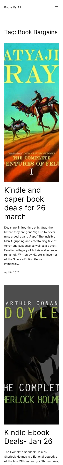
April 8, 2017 (11, 272)
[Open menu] (57, 7)
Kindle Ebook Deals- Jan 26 (28, 437)
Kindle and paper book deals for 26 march (25, 203)
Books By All (12, 7)
